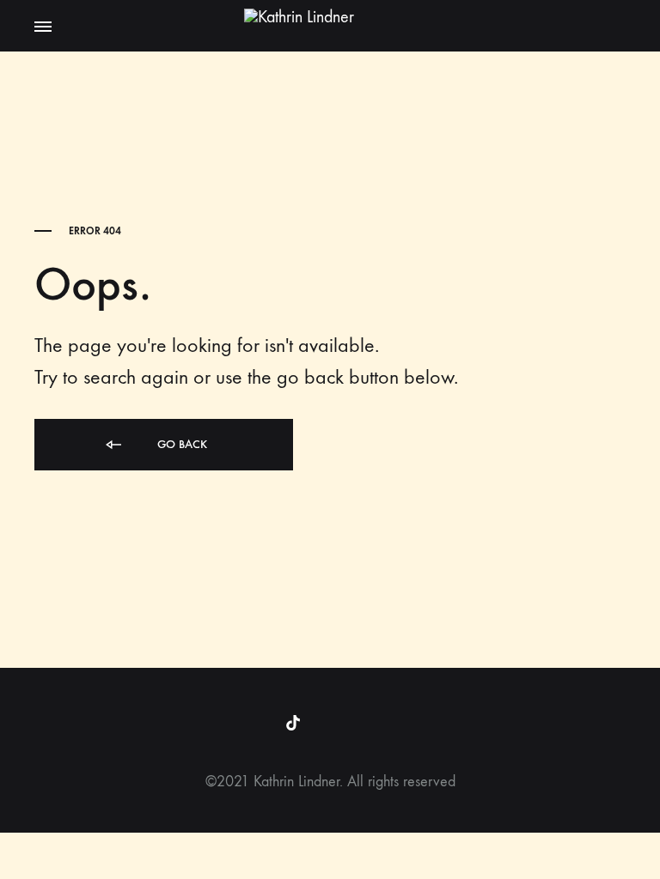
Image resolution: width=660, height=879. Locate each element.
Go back (180, 444)
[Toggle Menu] (43, 27)
